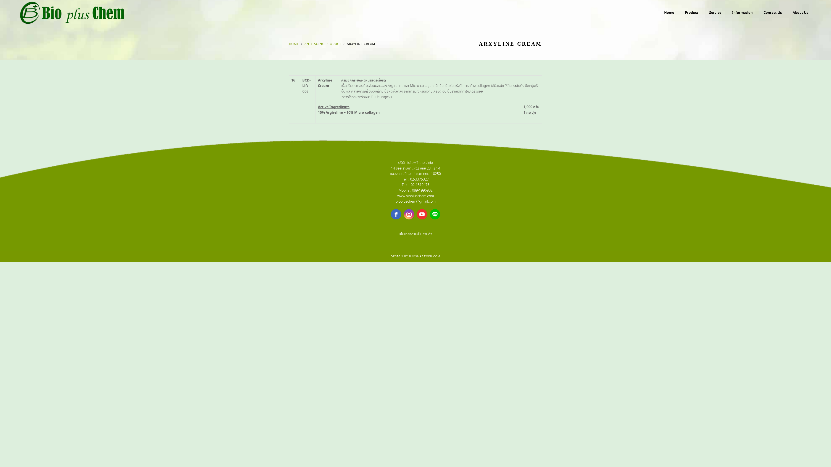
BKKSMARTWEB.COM (424, 256)
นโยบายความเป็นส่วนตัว (415, 234)
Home (294, 44)
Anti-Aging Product (322, 44)
